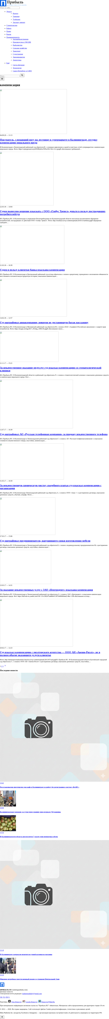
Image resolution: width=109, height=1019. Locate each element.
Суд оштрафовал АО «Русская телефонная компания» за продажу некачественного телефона (54, 434)
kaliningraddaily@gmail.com (32, 994)
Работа (8, 28)
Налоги (15, 13)
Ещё (7, 63)
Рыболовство (17, 45)
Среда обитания (18, 65)
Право (8, 31)
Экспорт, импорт (19, 22)
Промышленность (12, 37)
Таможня (16, 16)
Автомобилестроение (20, 39)
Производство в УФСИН (22, 42)
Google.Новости (31, 1002)
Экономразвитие (19, 57)
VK (1, 997)
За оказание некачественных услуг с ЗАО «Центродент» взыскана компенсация (46, 589)
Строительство (11, 25)
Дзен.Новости (16, 1002)
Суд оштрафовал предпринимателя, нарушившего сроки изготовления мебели (45, 540)
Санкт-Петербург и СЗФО (22, 71)
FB (7, 997)
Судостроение (18, 54)
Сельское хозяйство (20, 48)
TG (4, 997)
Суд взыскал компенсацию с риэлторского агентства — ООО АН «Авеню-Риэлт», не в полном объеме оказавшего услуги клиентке (50, 654)
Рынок (8, 34)
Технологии (17, 68)
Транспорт (16, 51)
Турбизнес (16, 19)
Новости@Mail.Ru (48, 1002)
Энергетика (17, 60)
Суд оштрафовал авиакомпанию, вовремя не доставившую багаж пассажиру (44, 322)
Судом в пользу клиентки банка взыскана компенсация (32, 269)
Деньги (9, 11)
